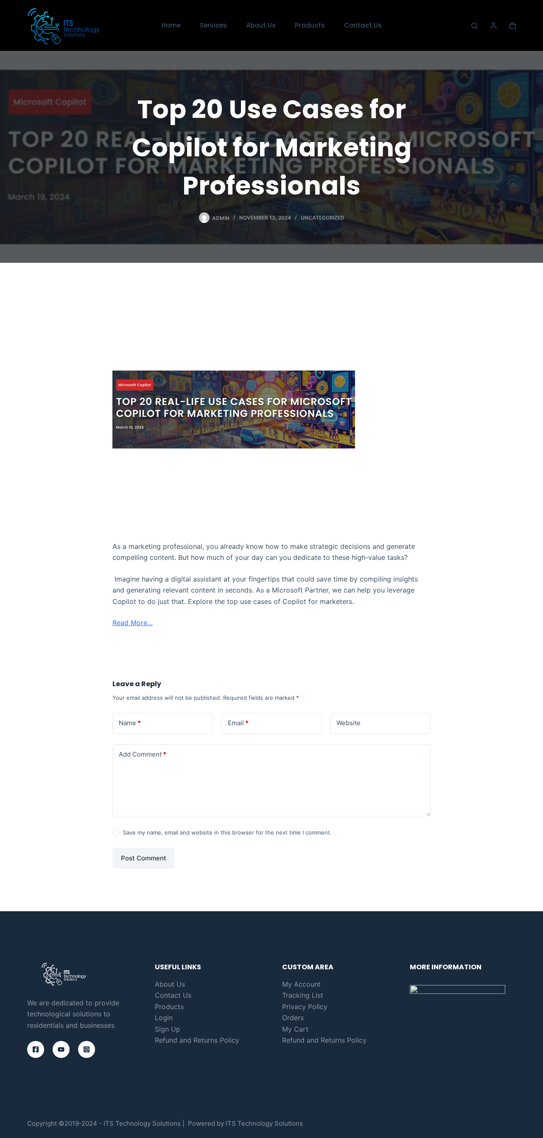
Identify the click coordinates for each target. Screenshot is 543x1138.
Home (171, 25)
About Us (261, 25)
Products (310, 25)
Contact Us (363, 25)
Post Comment (143, 858)
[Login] (493, 25)
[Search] (474, 25)
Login (164, 1017)
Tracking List (302, 995)
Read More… (132, 622)
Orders (293, 1017)
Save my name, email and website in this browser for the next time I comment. (227, 832)
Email (238, 723)
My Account (301, 984)
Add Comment (142, 754)
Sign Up (167, 1029)
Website (348, 723)
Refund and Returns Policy (197, 1040)
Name (130, 723)
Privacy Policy (304, 1006)
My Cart (295, 1029)
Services (213, 25)
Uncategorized (322, 217)
